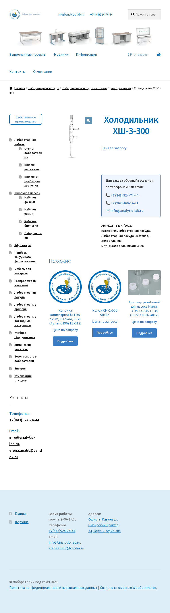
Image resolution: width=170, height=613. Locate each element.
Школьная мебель (27, 193)
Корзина (22, 522)
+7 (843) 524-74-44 (124, 195)
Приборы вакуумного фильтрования (25, 257)
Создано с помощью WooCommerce (128, 587)
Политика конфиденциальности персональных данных (53, 587)
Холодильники (121, 88)
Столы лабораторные (33, 153)
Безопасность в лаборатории (25, 358)
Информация (86, 54)
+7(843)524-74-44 (101, 14)
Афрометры (22, 245)
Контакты (17, 71)
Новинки (61, 54)
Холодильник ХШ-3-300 (127, 246)
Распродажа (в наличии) (25, 283)
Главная (19, 88)
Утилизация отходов (23, 378)
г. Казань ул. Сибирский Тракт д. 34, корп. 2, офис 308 (104, 525)
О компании (42, 71)
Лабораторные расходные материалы (25, 320)
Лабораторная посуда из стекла (84, 88)
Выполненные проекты (27, 54)
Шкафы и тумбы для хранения (32, 181)
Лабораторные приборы (25, 307)
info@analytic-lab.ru (71, 14)
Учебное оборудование (24, 335)
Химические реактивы (22, 347)
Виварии (20, 368)
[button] (88, 120)
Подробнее (65, 341)
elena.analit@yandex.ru (66, 548)
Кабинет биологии (31, 223)
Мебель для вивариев (22, 271)
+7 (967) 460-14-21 (124, 203)
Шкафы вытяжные (31, 167)
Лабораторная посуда (43, 88)
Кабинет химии (30, 211)
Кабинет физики (30, 199)
